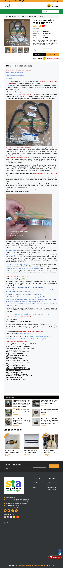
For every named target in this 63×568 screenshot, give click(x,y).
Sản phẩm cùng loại (13, 429)
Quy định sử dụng (51, 489)
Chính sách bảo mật (52, 482)
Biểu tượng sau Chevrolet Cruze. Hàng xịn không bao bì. (11, 452)
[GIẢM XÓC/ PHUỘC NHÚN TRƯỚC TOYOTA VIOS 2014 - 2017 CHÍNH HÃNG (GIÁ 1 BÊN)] (50, 441)
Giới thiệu (35, 485)
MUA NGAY (52, 54)
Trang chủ (35, 482)
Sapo (54, 565)
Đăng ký (57, 1)
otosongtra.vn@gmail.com (12, 505)
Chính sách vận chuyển (52, 485)
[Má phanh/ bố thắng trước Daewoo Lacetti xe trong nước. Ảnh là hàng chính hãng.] (36, 412)
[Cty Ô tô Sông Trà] (7, 5)
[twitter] (9, 510)
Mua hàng (12, 455)
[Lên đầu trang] (56, 396)
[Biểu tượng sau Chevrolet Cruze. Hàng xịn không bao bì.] (12, 441)
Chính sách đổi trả (51, 487)
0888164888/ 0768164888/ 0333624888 (16, 503)
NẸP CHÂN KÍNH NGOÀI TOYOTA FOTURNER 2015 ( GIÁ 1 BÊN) (30, 452)
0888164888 (53, 58)
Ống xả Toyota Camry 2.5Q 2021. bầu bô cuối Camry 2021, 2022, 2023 (21, 411)
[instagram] (12, 510)
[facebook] (5, 510)
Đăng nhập (51, 1)
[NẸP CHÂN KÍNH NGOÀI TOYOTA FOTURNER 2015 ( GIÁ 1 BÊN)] (31, 441)
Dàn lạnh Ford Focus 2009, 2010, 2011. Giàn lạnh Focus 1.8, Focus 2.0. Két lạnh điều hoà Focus (49, 402)
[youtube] (16, 510)
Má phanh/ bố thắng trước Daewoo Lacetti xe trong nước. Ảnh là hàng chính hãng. (49, 411)
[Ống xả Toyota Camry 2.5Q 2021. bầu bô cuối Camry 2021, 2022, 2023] (8, 412)
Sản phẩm (35, 487)
